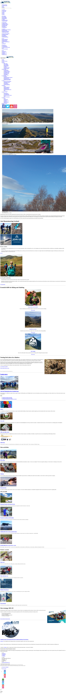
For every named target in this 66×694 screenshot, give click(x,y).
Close (1, 691)
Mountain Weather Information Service (7, 504)
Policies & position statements (6, 29)
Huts (3, 42)
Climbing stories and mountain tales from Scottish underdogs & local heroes (14, 639)
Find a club (3, 44)
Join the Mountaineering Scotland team (9, 391)
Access (3, 12)
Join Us (3, 7)
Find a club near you (4, 575)
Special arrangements (7, 84)
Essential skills (4, 22)
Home (3, 59)
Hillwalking (4, 653)
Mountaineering (4, 18)
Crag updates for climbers (4, 366)
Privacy (4, 668)
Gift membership (2, 284)
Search (3, 104)
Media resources (4, 54)
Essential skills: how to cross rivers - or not (8, 545)
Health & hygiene (4, 25)
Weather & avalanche (5, 24)
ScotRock (1, 641)
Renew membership (5, 39)
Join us (3, 38)
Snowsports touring (5, 20)
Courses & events (4, 5)
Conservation (4, 11)
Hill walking (5, 63)
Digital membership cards (5, 41)
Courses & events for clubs (6, 47)
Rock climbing (6, 64)
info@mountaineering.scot (6, 662)
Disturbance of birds (5, 34)
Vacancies (3, 655)
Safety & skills (4, 10)
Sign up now (33, 354)
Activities (3, 9)
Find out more (33, 332)
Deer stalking (4, 35)
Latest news (4, 374)
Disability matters (6, 68)
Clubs (3, 13)
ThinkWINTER (4, 27)
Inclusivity (3, 53)
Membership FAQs (6, 88)
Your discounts (3, 603)
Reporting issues (4, 36)
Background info (4, 30)
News (3, 6)
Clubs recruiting (4, 45)
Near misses (4, 26)
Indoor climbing (4, 17)
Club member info (4, 46)
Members (3, 85)
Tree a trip (2, 420)
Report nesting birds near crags (4, 368)
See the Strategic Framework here (5, 618)
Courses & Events (4, 61)
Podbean (5, 647)
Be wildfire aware (6, 72)
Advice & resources (7, 96)
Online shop (4, 43)
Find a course (33, 310)
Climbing (2, 473)
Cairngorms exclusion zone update (7, 397)
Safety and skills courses (4, 432)
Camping (3, 19)
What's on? (2, 562)
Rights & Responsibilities (5, 33)
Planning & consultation (5, 31)
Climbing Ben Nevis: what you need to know (8, 531)
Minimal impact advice (5, 32)
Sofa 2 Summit (33, 351)
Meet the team (4, 51)
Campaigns (5, 76)
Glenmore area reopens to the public (7, 398)
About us (3, 14)
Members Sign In (4, 4)
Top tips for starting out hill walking (7, 517)
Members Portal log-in (4, 589)
